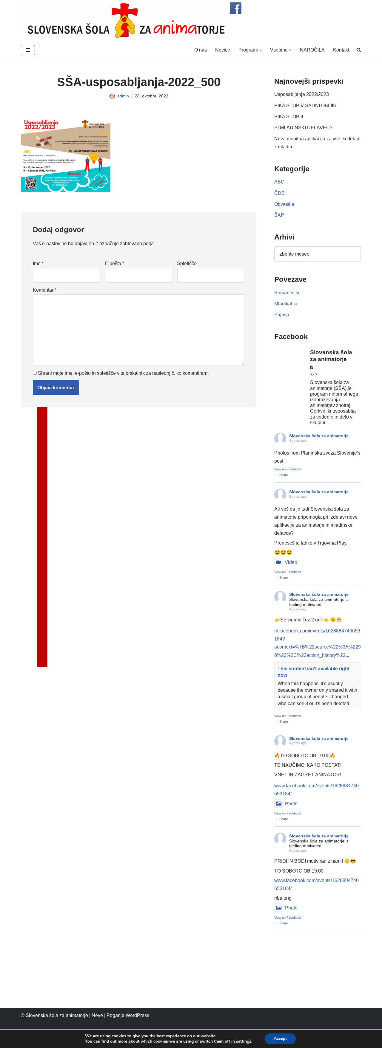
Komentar (44, 290)
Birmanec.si (286, 292)
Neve (97, 1015)
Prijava (281, 314)
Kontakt (341, 49)
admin (123, 96)
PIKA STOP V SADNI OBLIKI (305, 105)
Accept (280, 1038)
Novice (222, 49)
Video (291, 562)
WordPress (137, 1015)
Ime (38, 263)
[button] (260, 50)
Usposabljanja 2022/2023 (301, 94)
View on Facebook (287, 469)
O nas (200, 49)
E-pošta (114, 263)
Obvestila (284, 204)
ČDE (279, 193)
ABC (279, 181)
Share (283, 475)
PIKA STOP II (288, 116)
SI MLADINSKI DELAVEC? (303, 127)
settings (243, 1041)
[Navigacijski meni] (28, 50)
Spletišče (187, 263)
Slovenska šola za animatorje (319, 435)
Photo (291, 803)
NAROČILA (312, 49)
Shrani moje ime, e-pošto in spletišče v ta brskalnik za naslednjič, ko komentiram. (123, 373)
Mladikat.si (285, 303)
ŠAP (279, 215)
